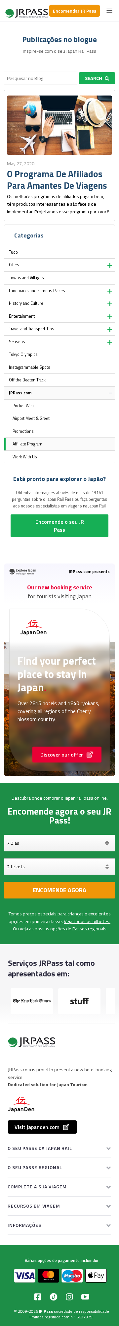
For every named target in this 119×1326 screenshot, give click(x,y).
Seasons (17, 342)
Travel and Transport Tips (31, 329)
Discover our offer (61, 755)
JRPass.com (20, 393)
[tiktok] (54, 1297)
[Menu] (109, 10)
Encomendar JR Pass (74, 10)
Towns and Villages (26, 278)
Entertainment (22, 316)
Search (93, 78)
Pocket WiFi (23, 406)
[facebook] (38, 1297)
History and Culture (26, 303)
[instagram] (69, 1297)
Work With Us (25, 457)
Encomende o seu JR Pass (59, 526)
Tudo (13, 252)
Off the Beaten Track (27, 380)
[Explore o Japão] (27, 11)
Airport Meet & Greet (31, 418)
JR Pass (46, 1311)
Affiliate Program (27, 444)
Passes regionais (89, 928)
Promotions (23, 431)
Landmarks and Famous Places (37, 291)
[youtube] (85, 1297)
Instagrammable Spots (29, 367)
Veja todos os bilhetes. (87, 921)
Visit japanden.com (37, 1127)
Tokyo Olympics (23, 354)
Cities (14, 265)
